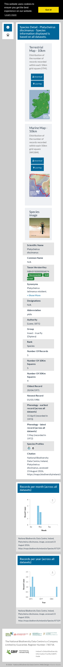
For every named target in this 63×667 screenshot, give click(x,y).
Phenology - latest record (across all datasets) (36, 427)
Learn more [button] (11, 15)
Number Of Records (37, 351)
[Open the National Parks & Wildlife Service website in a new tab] (50, 636)
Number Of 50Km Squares (36, 375)
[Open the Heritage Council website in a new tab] (21, 636)
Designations (34, 300)
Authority (32, 319)
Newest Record (35, 395)
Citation (31, 453)
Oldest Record (34, 386)
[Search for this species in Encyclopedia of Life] (33, 447)
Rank (29, 341)
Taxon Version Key (37, 267)
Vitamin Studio (55, 665)
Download (38, 77)
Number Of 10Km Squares (36, 362)
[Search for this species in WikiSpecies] (29, 447)
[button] (33, 295)
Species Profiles (35, 443)
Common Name (35, 257)
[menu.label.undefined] (52, 500)
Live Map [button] (38, 84)
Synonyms (32, 284)
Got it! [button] (48, 10)
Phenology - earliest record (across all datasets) (37, 408)
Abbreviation (34, 310)
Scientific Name (35, 245)
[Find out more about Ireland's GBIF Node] (17, 651)
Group (30, 329)
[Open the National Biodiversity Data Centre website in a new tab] (9, 636)
